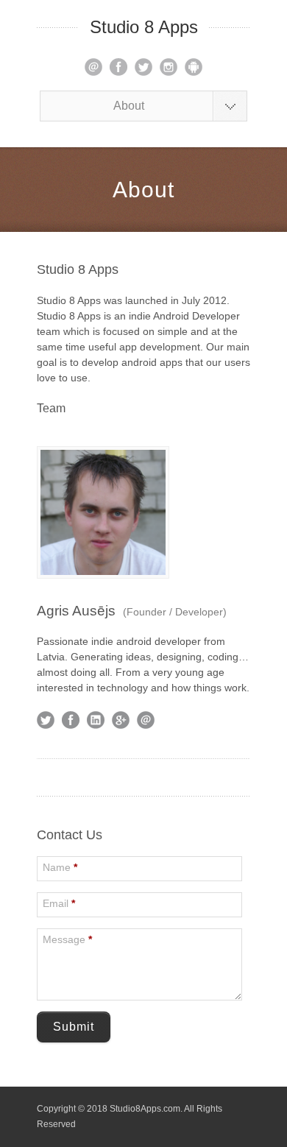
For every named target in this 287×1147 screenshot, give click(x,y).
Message (67, 939)
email (93, 67)
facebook (118, 67)
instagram (168, 67)
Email (59, 903)
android (193, 67)
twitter (143, 67)
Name (60, 867)
